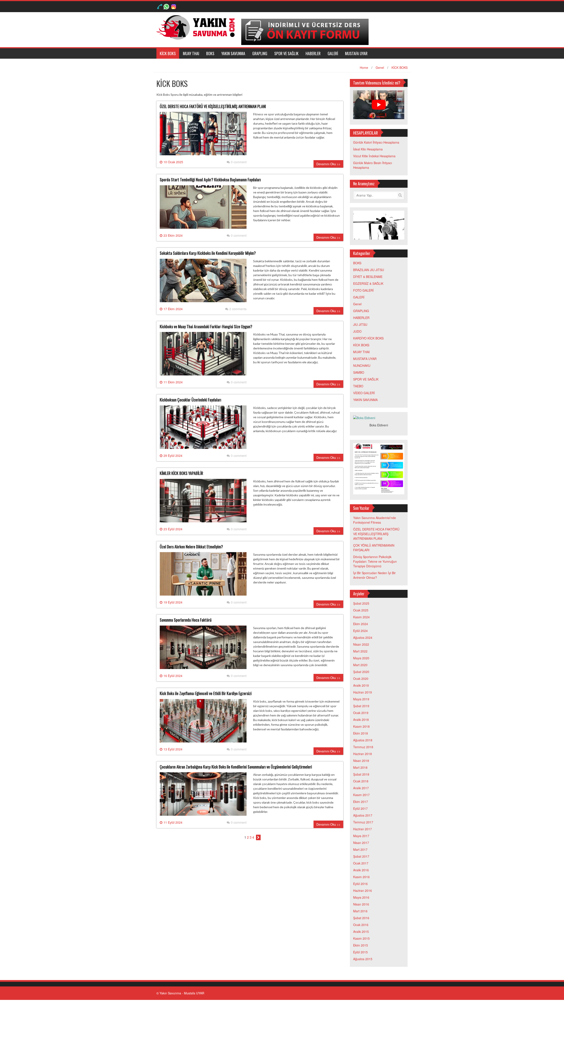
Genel (380, 67)
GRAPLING (259, 53)
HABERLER (313, 53)
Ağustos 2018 (362, 740)
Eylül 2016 (360, 883)
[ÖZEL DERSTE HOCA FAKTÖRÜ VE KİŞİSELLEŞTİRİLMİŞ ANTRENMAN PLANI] (203, 135)
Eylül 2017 (360, 808)
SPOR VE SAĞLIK (286, 53)
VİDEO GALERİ (364, 393)
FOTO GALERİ (363, 290)
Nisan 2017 (361, 842)
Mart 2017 (360, 849)
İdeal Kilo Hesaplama (368, 149)
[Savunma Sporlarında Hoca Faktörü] (203, 649)
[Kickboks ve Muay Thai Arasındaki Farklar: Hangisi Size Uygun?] (203, 355)
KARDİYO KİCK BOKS (368, 338)
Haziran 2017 (362, 829)
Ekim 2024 (360, 624)
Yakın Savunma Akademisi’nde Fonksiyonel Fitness (374, 520)
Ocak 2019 (360, 712)
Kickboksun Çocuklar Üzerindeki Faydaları (190, 400)
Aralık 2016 (361, 870)
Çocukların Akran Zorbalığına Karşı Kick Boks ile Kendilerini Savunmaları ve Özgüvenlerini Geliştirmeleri (236, 767)
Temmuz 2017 (363, 822)
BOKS (210, 53)
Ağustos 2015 (362, 959)
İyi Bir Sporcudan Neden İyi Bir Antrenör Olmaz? (374, 575)
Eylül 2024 (360, 630)
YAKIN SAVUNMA (233, 53)
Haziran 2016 (362, 890)
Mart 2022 (360, 651)
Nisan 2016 (361, 904)
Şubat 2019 (361, 706)
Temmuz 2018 (363, 747)
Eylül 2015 (360, 952)
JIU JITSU (360, 324)
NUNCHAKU (361, 365)
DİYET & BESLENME (367, 276)
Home (364, 67)
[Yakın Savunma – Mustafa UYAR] (197, 27)
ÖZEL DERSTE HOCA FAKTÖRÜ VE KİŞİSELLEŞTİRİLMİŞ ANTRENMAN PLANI (213, 106)
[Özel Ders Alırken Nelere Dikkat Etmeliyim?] (203, 576)
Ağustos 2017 (362, 815)
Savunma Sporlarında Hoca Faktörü (186, 620)
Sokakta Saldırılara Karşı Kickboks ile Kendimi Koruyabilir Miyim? (208, 253)
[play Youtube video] (378, 104)
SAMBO (358, 372)
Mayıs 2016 (361, 897)
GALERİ (333, 53)
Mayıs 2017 (361, 836)
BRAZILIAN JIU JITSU (368, 270)
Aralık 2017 (361, 788)
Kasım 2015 (361, 938)
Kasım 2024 (361, 617)
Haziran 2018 (362, 754)
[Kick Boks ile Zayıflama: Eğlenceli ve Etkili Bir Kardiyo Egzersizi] (203, 722)
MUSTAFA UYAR (356, 53)
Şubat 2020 (361, 671)
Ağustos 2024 (362, 637)
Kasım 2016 (361, 877)
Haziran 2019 (362, 692)
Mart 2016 (360, 911)
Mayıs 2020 (361, 658)
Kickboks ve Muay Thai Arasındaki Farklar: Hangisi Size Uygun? (206, 326)
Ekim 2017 (360, 801)
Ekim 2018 (360, 733)
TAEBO (358, 386)
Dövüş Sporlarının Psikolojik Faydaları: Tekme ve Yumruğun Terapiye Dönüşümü (375, 561)
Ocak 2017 (360, 863)
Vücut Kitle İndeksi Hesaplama (374, 156)
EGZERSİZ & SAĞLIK (368, 283)
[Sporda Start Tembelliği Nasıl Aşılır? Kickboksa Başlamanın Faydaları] (203, 208)
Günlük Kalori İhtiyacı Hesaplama (376, 142)
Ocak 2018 (360, 781)
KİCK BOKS (168, 53)
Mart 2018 (360, 767)
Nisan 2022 (361, 644)
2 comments (238, 309)
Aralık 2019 (361, 685)
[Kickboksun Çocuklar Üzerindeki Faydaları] (203, 429)
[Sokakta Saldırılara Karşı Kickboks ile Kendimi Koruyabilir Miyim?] (203, 282)
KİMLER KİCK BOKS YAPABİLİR (181, 473)
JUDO (357, 331)
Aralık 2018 (361, 719)
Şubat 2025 (361, 603)
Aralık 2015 (361, 931)
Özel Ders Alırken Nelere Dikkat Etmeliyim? (191, 546)
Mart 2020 (360, 665)
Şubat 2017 (361, 856)
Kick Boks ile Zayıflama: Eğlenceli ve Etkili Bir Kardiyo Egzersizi (206, 693)
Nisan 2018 (361, 760)
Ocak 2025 (360, 610)
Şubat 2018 (361, 774)
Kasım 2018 (361, 726)
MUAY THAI (191, 53)
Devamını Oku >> (328, 164)
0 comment (239, 162)
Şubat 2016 (361, 918)
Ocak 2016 (360, 924)
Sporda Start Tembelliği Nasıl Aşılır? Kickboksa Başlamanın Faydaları (210, 179)
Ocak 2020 (360, 678)
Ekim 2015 (360, 945)
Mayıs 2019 (361, 699)
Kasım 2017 (361, 795)
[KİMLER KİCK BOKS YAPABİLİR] (203, 502)
